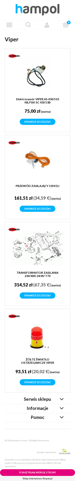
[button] (9, 25)
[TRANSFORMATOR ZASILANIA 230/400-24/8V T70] (37, 248)
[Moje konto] (47, 25)
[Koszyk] (65, 25)
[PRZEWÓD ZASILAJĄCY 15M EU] (37, 161)
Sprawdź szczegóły (37, 121)
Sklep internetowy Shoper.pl (37, 478)
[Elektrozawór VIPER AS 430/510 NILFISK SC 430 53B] (37, 74)
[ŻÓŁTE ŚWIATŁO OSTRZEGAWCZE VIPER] (37, 334)
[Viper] (14, 55)
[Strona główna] (37, 9)
